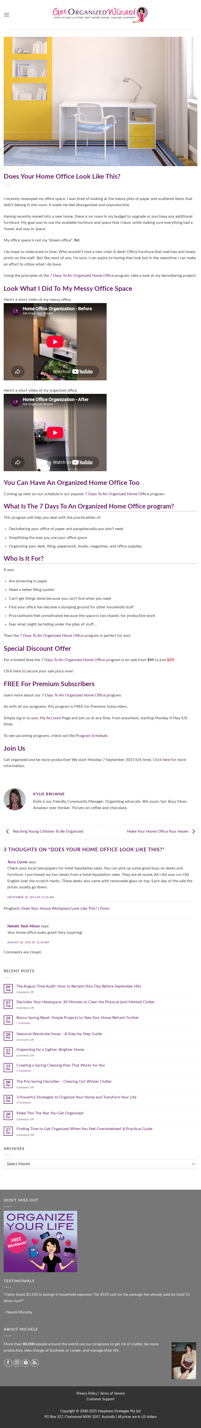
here (17, 671)
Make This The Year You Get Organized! (50, 1113)
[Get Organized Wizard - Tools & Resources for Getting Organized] (100, 15)
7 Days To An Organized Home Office (82, 276)
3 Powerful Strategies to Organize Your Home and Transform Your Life (76, 1097)
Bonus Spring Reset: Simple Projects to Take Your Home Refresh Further (77, 1018)
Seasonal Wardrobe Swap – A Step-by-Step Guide (59, 1034)
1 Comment (28, 1023)
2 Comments (28, 1070)
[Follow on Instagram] (17, 1363)
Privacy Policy (86, 1393)
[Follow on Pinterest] (26, 1363)
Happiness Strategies (113, 1411)
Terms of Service (112, 1393)
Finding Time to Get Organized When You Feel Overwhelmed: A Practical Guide (84, 1129)
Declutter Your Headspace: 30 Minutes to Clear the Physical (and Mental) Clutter (85, 1002)
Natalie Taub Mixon (23, 926)
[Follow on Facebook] (8, 1363)
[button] (7, 15)
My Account (50, 718)
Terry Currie (17, 862)
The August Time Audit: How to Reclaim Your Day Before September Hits (78, 986)
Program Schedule (91, 736)
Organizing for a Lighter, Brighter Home (50, 1050)
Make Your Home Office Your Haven (158, 831)
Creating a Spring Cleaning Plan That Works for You (60, 1065)
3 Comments (29, 1102)
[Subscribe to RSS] (35, 1363)
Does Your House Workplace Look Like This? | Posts (65, 908)
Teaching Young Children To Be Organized (47, 831)
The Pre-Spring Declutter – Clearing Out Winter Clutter (64, 1081)
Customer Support (100, 1399)
